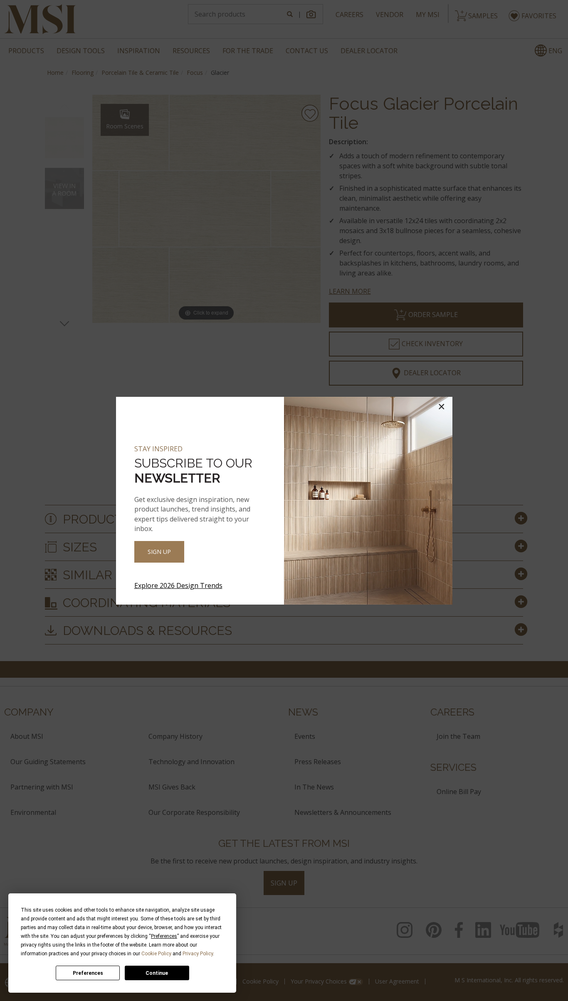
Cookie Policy (156, 954)
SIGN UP (159, 552)
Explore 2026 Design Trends (178, 585)
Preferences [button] (164, 936)
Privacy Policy (198, 954)
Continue (157, 973)
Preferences (88, 973)
